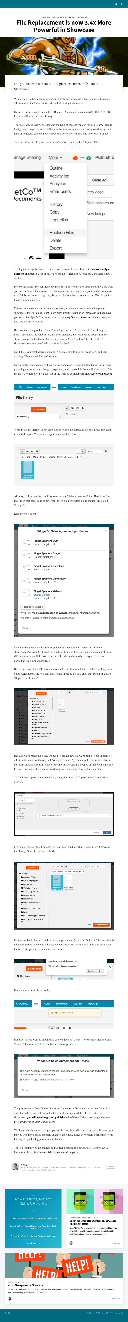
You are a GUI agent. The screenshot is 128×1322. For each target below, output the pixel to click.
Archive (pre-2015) (102, 1313)
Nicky (24, 1164)
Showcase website (117, 1313)
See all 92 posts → (33, 1243)
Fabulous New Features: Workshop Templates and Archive (33, 1236)
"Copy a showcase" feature (86, 317)
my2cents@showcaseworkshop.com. (60, 1152)
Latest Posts (90, 1313)
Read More (111, 1166)
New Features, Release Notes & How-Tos (69, 17)
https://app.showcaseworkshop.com (92, 373)
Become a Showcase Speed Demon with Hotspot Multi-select (33, 1218)
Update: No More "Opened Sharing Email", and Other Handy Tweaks (33, 1227)
